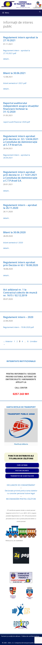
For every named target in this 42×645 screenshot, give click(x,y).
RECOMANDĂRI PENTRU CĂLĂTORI (21, 499)
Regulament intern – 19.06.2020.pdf (18, 327)
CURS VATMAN (22, 465)
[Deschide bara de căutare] (40, 11)
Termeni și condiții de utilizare (10, 636)
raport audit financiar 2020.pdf (16, 122)
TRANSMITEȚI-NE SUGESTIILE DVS (22, 476)
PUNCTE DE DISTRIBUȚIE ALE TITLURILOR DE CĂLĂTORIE (21, 457)
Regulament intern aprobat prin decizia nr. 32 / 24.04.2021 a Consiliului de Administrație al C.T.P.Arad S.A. (20, 140)
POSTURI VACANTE (22, 470)
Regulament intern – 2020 (18, 317)
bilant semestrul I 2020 (13, 242)
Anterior (7, 341)
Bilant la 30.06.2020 (14, 232)
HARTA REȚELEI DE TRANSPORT (21, 407)
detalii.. (6, 59)
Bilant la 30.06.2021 (14, 73)
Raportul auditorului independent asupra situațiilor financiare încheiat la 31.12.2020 (21, 107)
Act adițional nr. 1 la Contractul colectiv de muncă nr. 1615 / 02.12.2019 (20, 292)
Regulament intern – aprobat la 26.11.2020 (20, 206)
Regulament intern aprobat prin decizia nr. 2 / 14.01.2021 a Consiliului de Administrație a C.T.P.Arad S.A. (20, 176)
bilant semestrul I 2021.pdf (14, 83)
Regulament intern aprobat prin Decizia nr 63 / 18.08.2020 (20, 264)
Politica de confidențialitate (30, 636)
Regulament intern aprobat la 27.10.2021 (20, 39)
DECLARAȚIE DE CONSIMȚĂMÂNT (21, 485)
